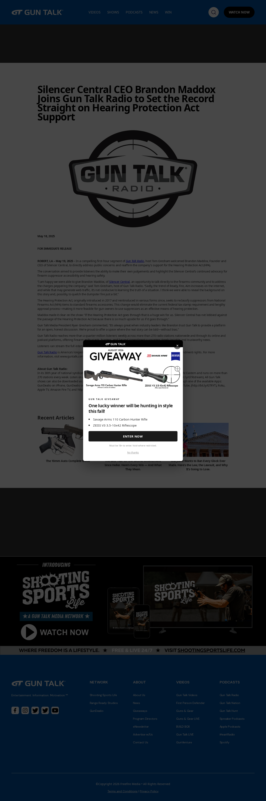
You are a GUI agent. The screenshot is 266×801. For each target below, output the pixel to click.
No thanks (133, 452)
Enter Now (133, 436)
